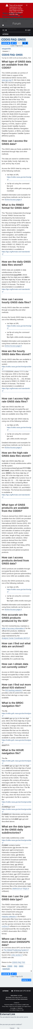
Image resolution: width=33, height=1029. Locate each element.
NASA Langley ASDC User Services (19, 997)
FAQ (15, 966)
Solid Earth (6, 969)
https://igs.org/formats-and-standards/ (16, 252)
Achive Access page (12, 199)
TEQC (25, 889)
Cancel (12, 1028)
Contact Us (16, 1002)
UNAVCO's (16, 889)
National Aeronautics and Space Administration (16, 999)
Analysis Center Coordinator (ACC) (15, 638)
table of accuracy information (12, 628)
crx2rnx (4, 926)
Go (18, 1028)
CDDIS (10, 966)
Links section (16, 955)
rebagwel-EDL (6, 49)
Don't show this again (8, 25)
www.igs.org (6, 80)
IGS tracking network (13, 690)
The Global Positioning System (15, 950)
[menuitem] (28, 30)
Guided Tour (12, 29)
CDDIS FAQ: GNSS (13, 39)
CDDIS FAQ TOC (18, 962)
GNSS (21, 966)
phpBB (11, 1004)
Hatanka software (8, 917)
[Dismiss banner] (26, 5)
